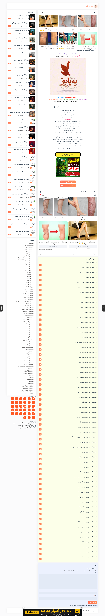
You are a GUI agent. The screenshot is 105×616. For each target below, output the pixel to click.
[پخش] (41, 191)
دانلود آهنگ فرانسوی (28, 297)
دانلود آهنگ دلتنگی (30, 303)
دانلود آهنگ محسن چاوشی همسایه (88, 382)
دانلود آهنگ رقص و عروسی (28, 309)
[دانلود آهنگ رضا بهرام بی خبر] (32, 203)
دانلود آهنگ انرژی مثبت (29, 251)
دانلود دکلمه (31, 377)
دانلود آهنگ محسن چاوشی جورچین (88, 536)
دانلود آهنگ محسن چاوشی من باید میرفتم (87, 327)
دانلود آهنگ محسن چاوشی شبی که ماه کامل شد (85, 477)
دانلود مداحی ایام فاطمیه (27, 388)
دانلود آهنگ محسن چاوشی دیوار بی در (88, 526)
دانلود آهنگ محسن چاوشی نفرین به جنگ (87, 492)
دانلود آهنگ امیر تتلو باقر (27, 426)
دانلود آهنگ (31, 243)
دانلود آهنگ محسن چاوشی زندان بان (88, 272)
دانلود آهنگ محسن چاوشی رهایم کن (88, 332)
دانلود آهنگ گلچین (30, 353)
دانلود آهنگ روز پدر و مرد (28, 313)
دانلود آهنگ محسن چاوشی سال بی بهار (87, 482)
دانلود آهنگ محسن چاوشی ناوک (89, 541)
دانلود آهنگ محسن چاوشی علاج (89, 267)
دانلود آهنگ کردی (30, 349)
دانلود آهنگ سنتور (30, 323)
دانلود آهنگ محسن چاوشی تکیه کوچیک (87, 287)
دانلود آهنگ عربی (30, 334)
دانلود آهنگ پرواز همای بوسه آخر (24, 427)
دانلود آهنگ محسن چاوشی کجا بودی (88, 367)
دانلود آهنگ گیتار (30, 355)
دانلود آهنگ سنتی (30, 325)
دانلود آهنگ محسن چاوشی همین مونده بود (87, 282)
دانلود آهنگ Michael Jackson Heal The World (23, 424)
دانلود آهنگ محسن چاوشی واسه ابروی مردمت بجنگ (84, 437)
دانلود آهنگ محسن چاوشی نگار (89, 402)
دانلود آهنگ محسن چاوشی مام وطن (88, 457)
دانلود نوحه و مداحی (29, 385)
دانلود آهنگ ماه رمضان (28, 364)
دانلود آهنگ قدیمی (30, 345)
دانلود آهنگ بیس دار (29, 266)
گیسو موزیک (77, 55)
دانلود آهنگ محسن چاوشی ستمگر (89, 412)
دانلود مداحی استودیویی (27, 386)
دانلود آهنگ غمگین (30, 342)
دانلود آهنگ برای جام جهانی (28, 260)
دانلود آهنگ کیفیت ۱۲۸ (67, 182)
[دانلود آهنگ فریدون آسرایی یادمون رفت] (32, 99)
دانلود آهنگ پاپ (30, 268)
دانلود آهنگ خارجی (30, 286)
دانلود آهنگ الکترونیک (29, 249)
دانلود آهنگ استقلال (28, 371)
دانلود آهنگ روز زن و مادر (28, 319)
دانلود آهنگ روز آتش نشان (28, 311)
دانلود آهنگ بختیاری (29, 255)
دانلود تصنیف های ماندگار (27, 347)
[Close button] (81, 607)
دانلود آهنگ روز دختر (29, 317)
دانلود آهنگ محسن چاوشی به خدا (89, 337)
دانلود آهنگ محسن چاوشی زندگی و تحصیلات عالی (85, 447)
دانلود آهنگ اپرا (29, 287)
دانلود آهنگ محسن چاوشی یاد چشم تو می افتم (85, 342)
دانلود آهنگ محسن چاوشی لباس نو (88, 551)
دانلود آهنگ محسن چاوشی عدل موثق (88, 357)
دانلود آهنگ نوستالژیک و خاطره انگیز (26, 366)
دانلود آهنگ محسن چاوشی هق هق (88, 442)
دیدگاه (96, 572)
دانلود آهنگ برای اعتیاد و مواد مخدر (26, 257)
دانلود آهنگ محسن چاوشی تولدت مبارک (87, 521)
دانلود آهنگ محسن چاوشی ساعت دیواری (87, 277)
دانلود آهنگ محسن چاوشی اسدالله (88, 372)
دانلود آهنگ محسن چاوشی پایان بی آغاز (87, 507)
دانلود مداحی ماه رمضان (27, 390)
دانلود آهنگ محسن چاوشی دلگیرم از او (87, 392)
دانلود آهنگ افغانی (30, 247)
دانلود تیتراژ (31, 375)
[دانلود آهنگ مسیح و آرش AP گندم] (32, 181)
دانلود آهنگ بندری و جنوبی (28, 262)
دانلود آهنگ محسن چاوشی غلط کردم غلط (87, 417)
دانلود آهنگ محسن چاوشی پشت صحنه (87, 462)
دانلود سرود (31, 381)
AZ (25, 417)
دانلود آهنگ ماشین (30, 359)
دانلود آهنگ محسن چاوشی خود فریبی (88, 397)
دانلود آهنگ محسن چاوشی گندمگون (88, 512)
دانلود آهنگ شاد (30, 326)
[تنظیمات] (95, 191)
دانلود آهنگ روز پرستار (29, 315)
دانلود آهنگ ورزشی (29, 370)
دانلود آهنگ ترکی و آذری (28, 276)
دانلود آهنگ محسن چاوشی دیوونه (89, 467)
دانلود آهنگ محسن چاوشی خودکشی (88, 502)
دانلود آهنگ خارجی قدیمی (27, 293)
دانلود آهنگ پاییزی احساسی (28, 270)
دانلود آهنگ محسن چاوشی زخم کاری (88, 317)
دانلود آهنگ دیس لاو (29, 305)
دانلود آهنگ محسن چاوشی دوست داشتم (87, 387)
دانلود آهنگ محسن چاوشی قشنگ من (88, 352)
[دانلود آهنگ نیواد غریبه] (32, 129)
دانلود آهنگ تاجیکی (30, 274)
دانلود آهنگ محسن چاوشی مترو (89, 452)
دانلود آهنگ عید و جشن (29, 336)
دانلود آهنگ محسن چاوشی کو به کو (88, 432)
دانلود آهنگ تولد (29, 338)
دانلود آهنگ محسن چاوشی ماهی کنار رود (87, 377)
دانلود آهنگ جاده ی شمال (28, 280)
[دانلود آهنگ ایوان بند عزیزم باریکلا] (32, 151)
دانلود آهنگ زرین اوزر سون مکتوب (25, 425)
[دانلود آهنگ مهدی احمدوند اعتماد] (32, 166)
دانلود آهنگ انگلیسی (28, 291)
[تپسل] (56, 157)
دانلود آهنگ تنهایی (30, 278)
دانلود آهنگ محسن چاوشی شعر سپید (88, 407)
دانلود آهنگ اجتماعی (29, 245)
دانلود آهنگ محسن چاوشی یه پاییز (89, 307)
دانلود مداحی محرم (28, 393)
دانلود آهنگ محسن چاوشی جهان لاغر (88, 292)
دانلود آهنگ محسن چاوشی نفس (89, 262)
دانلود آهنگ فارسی (30, 344)
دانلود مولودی (31, 383)
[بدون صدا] (85, 191)
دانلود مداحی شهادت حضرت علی (24, 391)
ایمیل (95, 595)
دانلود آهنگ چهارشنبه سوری (28, 282)
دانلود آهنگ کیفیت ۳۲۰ (67, 185)
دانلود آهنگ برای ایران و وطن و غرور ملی (25, 258)
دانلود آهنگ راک (29, 295)
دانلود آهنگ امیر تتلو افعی (25, 422)
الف (33, 398)
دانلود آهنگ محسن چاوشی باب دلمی (88, 362)
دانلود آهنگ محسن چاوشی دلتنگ (89, 516)
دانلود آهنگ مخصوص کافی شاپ (27, 361)
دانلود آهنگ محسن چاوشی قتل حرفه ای (87, 497)
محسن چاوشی (69, 97)
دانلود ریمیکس (30, 379)
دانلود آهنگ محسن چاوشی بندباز (89, 531)
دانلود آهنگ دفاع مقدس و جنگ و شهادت (25, 301)
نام (96, 590)
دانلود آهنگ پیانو (30, 272)
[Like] (39, 254)
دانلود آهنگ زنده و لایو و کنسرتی (27, 321)
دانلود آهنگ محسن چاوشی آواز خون (88, 322)
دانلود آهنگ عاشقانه (29, 332)
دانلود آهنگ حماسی (29, 284)
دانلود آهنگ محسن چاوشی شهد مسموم (87, 487)
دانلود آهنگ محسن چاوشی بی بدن (89, 297)
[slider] (62, 192)
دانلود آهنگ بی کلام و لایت (28, 264)
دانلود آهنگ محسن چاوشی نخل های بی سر (86, 556)
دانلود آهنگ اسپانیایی (28, 289)
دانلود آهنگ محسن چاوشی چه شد (89, 546)
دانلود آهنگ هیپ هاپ (29, 368)
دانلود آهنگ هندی (29, 299)
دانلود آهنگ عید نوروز (28, 340)
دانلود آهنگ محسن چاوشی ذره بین (88, 302)
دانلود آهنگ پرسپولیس (28, 373)
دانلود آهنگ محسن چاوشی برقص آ (88, 422)
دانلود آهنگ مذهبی (30, 362)
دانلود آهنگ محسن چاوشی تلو (90, 312)
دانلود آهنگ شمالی (30, 330)
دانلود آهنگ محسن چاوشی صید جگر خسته (87, 472)
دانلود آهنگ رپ (30, 307)
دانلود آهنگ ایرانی (30, 253)
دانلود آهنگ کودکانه (29, 351)
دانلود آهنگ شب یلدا (29, 328)
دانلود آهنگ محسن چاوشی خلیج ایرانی (87, 427)
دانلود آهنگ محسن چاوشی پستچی (89, 347)
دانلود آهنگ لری (30, 357)
